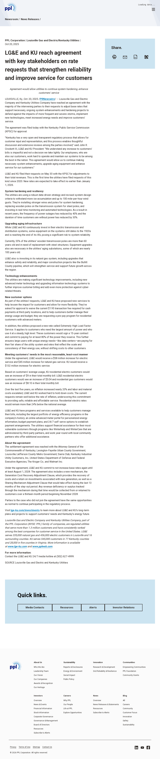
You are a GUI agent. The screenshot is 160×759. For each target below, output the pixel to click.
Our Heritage (39, 687)
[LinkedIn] (136, 747)
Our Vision (38, 675)
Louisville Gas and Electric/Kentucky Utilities (53, 40)
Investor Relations (124, 607)
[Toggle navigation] (153, 9)
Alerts (93, 607)
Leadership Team (41, 671)
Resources (66, 607)
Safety (125, 721)
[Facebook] (148, 747)
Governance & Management (46, 721)
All (124, 700)
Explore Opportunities (72, 712)
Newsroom (11, 19)
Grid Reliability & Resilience (105, 671)
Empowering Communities (134, 667)
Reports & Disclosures (73, 667)
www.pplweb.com (42, 546)
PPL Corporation (15, 40)
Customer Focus (130, 712)
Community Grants (131, 675)
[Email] (124, 56)
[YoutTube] (142, 747)
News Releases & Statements (106, 704)
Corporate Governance (43, 717)
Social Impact (69, 675)
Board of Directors (42, 725)
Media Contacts (35, 607)
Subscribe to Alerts (42, 733)
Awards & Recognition (43, 683)
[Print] (113, 56)
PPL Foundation (129, 671)
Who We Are (39, 667)
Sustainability (128, 725)
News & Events (40, 704)
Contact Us (47, 747)
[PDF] (135, 56)
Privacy (13, 747)
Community (128, 708)
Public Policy (68, 679)
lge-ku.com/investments (25, 510)
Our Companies (40, 679)
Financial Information (43, 708)
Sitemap (36, 747)
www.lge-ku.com (17, 546)
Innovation (127, 717)
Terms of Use (24, 747)
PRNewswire (47, 99)
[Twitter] (145, 56)
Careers (126, 704)
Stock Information (41, 712)
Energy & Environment (72, 671)
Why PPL (67, 700)
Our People (68, 704)
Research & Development (104, 667)
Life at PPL (67, 708)
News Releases (30, 19)
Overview (38, 700)
